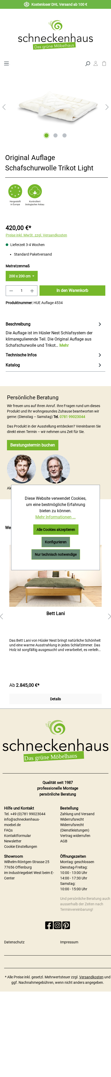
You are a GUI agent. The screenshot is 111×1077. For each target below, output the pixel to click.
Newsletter (12, 841)
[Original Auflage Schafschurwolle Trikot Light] (55, 103)
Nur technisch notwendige (56, 554)
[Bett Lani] (55, 576)
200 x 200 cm (20, 276)
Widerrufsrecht (72, 819)
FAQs (8, 830)
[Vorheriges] (4, 107)
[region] (55, 617)
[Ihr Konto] (95, 65)
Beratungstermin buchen (32, 445)
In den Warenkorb (72, 290)
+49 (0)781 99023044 (27, 814)
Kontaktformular (17, 836)
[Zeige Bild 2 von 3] (55, 135)
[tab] (54, 334)
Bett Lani (55, 613)
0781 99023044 (72, 417)
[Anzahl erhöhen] (32, 290)
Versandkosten (91, 977)
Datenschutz (14, 942)
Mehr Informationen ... (55, 517)
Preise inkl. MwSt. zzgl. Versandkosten (36, 235)
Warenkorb (104, 65)
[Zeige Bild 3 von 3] (64, 135)
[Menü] (6, 63)
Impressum (69, 942)
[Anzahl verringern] (11, 290)
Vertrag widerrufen (75, 836)
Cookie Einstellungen (20, 846)
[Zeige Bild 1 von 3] (46, 135)
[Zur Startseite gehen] (55, 34)
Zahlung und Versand (77, 814)
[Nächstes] (107, 107)
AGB (63, 841)
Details (55, 699)
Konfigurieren (56, 542)
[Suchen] (87, 63)
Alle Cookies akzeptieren (56, 529)
